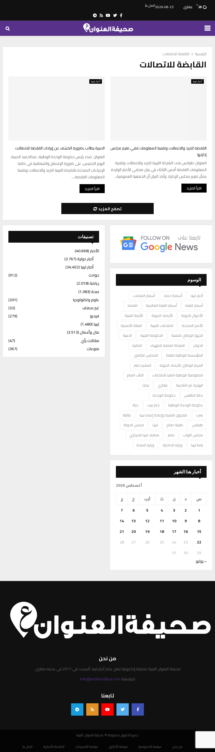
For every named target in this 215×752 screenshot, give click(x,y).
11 (162, 520)
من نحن (177, 746)
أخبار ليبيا (96, 81)
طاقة (127, 415)
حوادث (93, 275)
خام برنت (153, 405)
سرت (199, 415)
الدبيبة (127, 335)
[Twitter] (122, 709)
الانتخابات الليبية (161, 325)
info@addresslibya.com (100, 679)
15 (199, 531)
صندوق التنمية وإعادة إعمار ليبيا (163, 415)
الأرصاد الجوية (162, 315)
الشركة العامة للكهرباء (167, 345)
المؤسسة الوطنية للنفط (184, 355)
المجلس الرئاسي (146, 355)
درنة (135, 405)
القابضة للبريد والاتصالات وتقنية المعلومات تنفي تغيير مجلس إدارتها (158, 151)
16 (185, 531)
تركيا (145, 385)
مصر (171, 435)
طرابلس (197, 424)
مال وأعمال (89, 332)
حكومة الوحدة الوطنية (185, 405)
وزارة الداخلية (173, 445)
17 (174, 531)
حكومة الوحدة (164, 395)
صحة (95, 291)
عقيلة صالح (174, 424)
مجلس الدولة (133, 424)
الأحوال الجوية (192, 315)
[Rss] (92, 709)
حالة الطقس (193, 395)
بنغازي (162, 385)
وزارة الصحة (145, 445)
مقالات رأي (90, 340)
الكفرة (137, 345)
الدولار (198, 345)
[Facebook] (138, 709)
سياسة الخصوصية (150, 746)
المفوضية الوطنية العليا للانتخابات (177, 375)
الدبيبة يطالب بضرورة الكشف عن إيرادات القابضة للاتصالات (59, 148)
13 (133, 520)
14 (122, 520)
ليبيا (155, 424)
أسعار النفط (194, 305)
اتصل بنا (150, 5)
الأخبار (94, 250)
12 (147, 520)
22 (199, 542)
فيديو (94, 316)
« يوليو (201, 561)
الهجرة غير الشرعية (189, 385)
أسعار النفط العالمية (161, 305)
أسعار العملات (144, 295)
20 (133, 531)
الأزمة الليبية (134, 315)
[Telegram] (77, 709)
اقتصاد (132, 305)
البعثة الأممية (131, 325)
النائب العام (135, 375)
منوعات (93, 348)
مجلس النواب (193, 435)
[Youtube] (107, 709)
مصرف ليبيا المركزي (144, 435)
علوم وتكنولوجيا (86, 299)
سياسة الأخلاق (118, 746)
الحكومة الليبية (151, 335)
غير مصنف (90, 307)
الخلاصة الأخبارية (53, 746)
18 (162, 531)
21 (122, 531)
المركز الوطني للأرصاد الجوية (181, 365)
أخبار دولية (85, 259)
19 (147, 531)
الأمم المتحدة (192, 325)
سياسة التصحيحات (86, 746)
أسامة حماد (172, 295)
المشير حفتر (142, 365)
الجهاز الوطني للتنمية (187, 335)
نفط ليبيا (197, 445)
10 (174, 520)
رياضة (94, 283)
